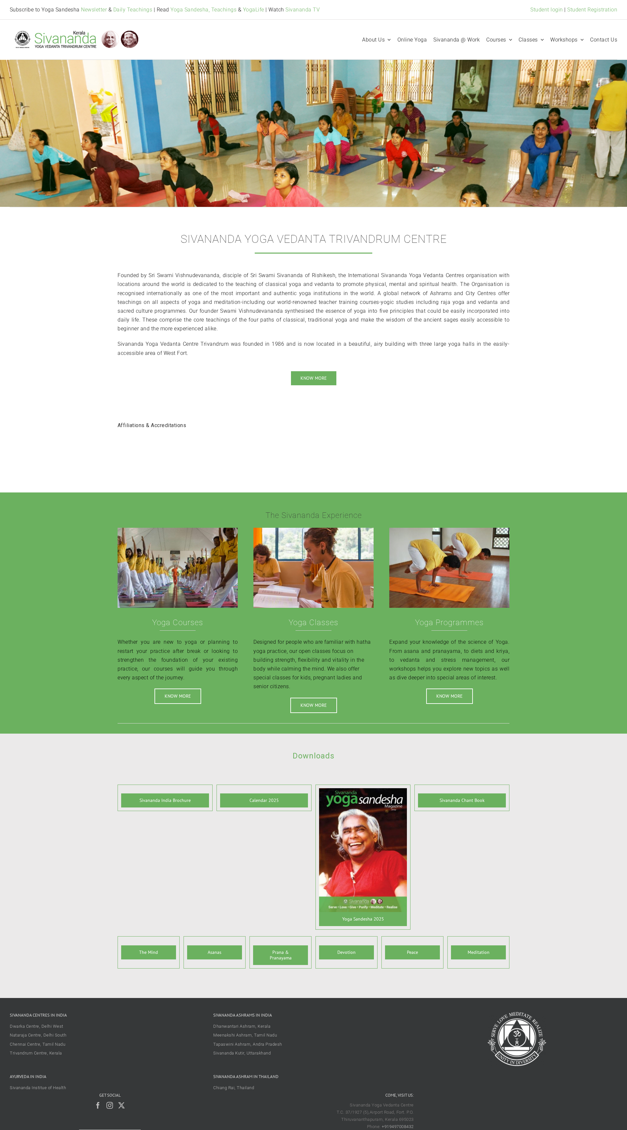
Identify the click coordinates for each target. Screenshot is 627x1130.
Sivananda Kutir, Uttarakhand (242, 1053)
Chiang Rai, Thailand (233, 1087)
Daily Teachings (133, 10)
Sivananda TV (302, 10)
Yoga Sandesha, (190, 10)
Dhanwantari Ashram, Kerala (241, 1026)
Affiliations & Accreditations (152, 425)
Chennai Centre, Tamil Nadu (37, 1044)
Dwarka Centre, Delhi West (36, 1026)
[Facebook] (98, 1105)
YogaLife (253, 10)
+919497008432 (398, 1126)
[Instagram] (109, 1105)
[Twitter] (121, 1105)
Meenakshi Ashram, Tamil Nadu (245, 1035)
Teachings (224, 10)
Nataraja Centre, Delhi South (38, 1035)
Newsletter (94, 10)
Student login (546, 10)
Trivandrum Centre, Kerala (36, 1053)
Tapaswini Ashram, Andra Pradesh (247, 1044)
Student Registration (592, 10)
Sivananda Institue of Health (38, 1087)
